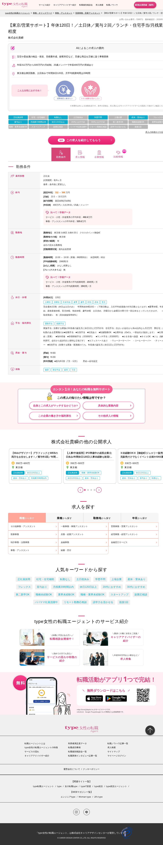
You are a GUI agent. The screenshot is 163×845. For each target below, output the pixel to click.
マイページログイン (116, 755)
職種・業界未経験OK (18, 127)
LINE (86, 812)
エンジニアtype (68, 796)
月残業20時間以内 (38, 122)
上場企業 (118, 117)
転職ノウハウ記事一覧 (117, 743)
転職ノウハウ (112, 5)
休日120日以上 (58, 122)
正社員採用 (18, 117)
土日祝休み (78, 117)
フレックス (158, 117)
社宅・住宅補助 (38, 117)
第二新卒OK (118, 122)
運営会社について (72, 769)
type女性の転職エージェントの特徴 (41, 747)
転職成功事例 (74, 747)
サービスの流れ (32, 751)
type (59, 786)
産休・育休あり (138, 117)
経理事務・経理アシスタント (124, 534)
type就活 (98, 786)
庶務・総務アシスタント (72, 534)
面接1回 (138, 127)
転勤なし (58, 117)
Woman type (85, 796)
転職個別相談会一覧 (77, 751)
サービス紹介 (44, 5)
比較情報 (118, 156)
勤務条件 (61, 157)
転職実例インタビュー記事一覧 (82, 755)
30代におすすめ (98, 122)
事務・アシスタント (63, 13)
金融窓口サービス (119, 542)
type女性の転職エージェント (17, 13)
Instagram (76, 812)
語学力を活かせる (118, 127)
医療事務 (15, 534)
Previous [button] (80, 490)
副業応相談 (58, 127)
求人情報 (80, 157)
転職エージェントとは (35, 743)
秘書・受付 (66, 550)
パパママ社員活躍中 (78, 127)
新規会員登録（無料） (145, 4)
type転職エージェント (43, 786)
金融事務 (65, 542)
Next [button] (99, 490)
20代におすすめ (78, 122)
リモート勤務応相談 (98, 127)
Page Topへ (150, 730)
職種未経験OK (138, 122)
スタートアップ (38, 127)
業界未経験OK (66, 594)
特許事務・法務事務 (20, 542)
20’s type (98, 796)
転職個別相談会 (86, 5)
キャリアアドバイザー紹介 (64, 5)
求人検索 (99, 5)
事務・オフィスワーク (42, 13)
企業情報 (99, 157)
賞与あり (18, 122)
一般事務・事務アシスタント (74, 526)
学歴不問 (98, 117)
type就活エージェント (116, 786)
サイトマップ (113, 751)
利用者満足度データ (77, 743)
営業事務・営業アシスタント (87, 13)
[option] (35, 466)
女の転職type (71, 786)
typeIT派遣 (86, 786)
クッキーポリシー (91, 769)
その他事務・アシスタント (23, 526)
